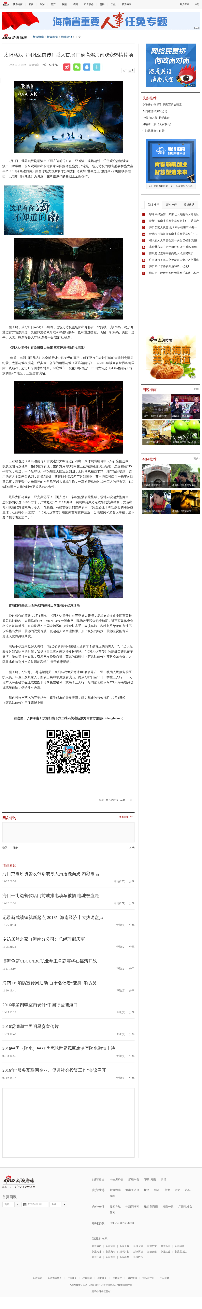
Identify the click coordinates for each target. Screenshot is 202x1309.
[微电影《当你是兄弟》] (185, 464)
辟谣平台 (133, 1179)
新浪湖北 (96, 1251)
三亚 (129, 800)
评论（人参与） (50, 64)
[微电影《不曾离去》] (156, 490)
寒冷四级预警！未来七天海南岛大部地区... (175, 214)
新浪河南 (110, 1246)
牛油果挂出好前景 (153, 130)
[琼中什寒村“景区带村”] (156, 395)
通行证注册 (148, 1278)
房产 (53, 4)
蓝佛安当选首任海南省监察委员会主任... (173, 233)
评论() (119, 881)
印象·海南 (150, 1179)
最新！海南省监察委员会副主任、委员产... (175, 220)
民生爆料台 (116, 1179)
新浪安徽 (152, 1251)
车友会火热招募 (184, 185)
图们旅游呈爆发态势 (154, 111)
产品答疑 (164, 1278)
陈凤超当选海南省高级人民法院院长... (172, 253)
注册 (197, 4)
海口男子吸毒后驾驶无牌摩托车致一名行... (175, 272)
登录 (4, 847)
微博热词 (189, 204)
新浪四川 (165, 1246)
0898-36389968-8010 (122, 1223)
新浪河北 (124, 1251)
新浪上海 (124, 1246)
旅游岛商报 (151, 1206)
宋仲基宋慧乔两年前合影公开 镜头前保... (174, 246)
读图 (75, 4)
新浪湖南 (110, 1251)
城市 (157, 1190)
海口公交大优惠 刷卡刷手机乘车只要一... (174, 227)
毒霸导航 (115, 1206)
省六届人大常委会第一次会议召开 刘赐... (174, 240)
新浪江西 (96, 1257)
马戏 (122, 800)
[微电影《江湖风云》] (185, 490)
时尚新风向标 (161, 185)
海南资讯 (66, 36)
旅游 (42, 4)
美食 (167, 1190)
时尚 (177, 1190)
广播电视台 (185, 1206)
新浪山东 (124, 1257)
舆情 (163, 1179)
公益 (113, 4)
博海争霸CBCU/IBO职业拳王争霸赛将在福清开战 (49, 961)
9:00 (54, 1204)
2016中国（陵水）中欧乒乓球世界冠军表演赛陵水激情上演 (58, 1048)
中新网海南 (132, 1206)
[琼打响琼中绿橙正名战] (185, 421)
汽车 (188, 1190)
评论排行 (171, 204)
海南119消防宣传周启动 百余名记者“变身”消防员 (49, 982)
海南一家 (168, 1206)
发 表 (132, 847)
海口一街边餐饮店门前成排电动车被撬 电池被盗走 (50, 895)
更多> (197, 389)
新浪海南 (17, 4)
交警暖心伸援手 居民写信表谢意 (162, 104)
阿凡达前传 (112, 800)
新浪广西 (138, 1257)
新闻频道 (52, 36)
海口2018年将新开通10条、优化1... (170, 266)
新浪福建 (179, 1246)
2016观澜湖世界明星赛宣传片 (30, 1026)
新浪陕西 (138, 1251)
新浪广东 (152, 1246)
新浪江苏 (165, 1251)
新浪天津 (138, 1246)
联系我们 (87, 1278)
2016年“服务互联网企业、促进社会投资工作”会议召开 (54, 1070)
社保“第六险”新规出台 (156, 117)
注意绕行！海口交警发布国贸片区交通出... (175, 259)
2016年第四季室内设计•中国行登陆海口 (40, 1004)
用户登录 (184, 4)
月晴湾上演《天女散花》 (157, 124)
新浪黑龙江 (181, 1251)
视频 (64, 4)
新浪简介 (37, 1278)
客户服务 (102, 1278)
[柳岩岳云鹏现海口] (185, 395)
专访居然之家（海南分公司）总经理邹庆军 (43, 939)
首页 (7, 1204)
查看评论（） (127, 817)
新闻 (31, 4)
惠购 (102, 4)
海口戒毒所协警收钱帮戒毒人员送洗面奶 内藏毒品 (50, 873)
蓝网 (112, 1212)
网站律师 (132, 1278)
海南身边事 (132, 1190)
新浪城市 (96, 1246)
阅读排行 (153, 204)
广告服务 (89, 4)
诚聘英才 (117, 1278)
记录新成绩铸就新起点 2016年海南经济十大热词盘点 (52, 917)
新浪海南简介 (55, 1278)
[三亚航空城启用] (156, 421)
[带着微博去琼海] (156, 464)
